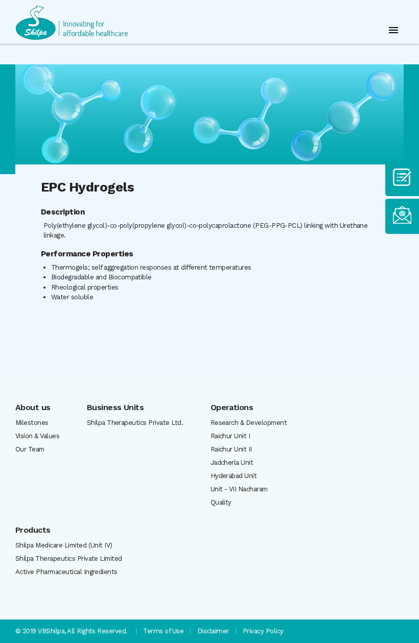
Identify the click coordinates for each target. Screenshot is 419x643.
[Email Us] (402, 216)
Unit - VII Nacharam (239, 489)
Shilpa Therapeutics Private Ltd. (135, 422)
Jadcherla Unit (232, 462)
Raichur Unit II (231, 449)
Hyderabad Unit (234, 476)
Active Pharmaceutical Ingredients (66, 572)
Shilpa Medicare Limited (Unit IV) (63, 545)
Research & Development (249, 422)
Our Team (29, 449)
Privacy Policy (263, 631)
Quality (221, 502)
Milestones (32, 422)
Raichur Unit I (230, 436)
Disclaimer (213, 631)
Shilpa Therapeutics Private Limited (68, 558)
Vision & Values (37, 436)
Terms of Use (163, 631)
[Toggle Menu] (393, 30)
